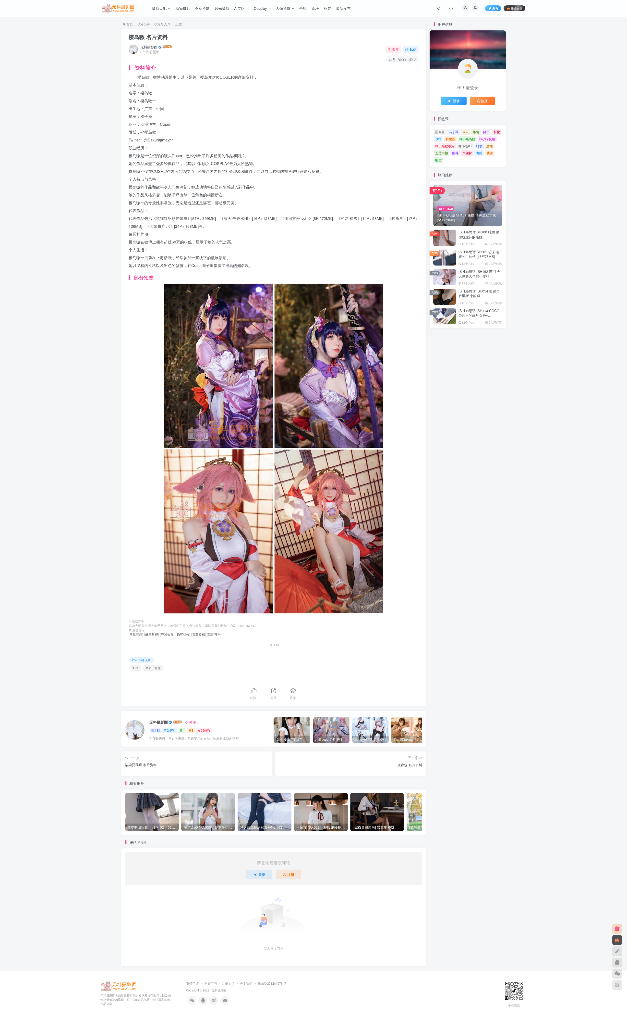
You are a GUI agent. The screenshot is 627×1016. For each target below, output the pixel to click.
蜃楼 (489, 146)
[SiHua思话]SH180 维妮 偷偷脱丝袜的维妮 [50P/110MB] (478, 236)
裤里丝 (450, 139)
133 (157, 730)
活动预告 (214, 634)
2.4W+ (171, 730)
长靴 (497, 131)
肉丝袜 (467, 153)
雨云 (465, 131)
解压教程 (151, 634)
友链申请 (192, 983)
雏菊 (476, 131)
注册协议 (228, 983)
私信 (413, 49)
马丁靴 (453, 131)
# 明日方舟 (153, 668)
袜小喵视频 (487, 139)
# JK (135, 668)
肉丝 (479, 153)
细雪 (438, 160)
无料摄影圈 (148, 46)
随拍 (486, 131)
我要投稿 (198, 634)
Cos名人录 (162, 24)
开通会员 (516, 8)
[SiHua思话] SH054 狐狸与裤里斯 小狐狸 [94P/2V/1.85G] (478, 296)
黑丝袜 (440, 131)
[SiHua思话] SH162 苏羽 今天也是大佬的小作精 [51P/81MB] (479, 276)
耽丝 (489, 153)
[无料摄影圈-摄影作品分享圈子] (118, 985)
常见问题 (136, 634)
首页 (129, 24)
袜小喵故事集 (444, 146)
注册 (290, 874)
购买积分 (183, 634)
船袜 (455, 153)
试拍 (438, 139)
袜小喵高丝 (467, 139)
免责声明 (210, 983)
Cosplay (143, 24)
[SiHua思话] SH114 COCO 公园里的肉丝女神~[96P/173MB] (478, 315)
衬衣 (479, 146)
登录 (261, 874)
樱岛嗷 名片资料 (148, 37)
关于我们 (246, 983)
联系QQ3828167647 (272, 983)
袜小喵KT (465, 146)
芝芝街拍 (441, 153)
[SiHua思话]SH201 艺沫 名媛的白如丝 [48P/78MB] (478, 254)
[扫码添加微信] (617, 974)
